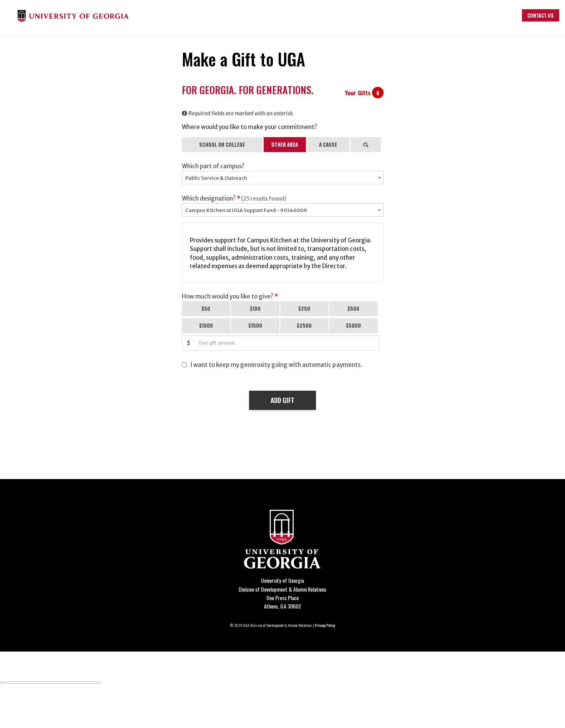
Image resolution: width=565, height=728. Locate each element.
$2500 (304, 325)
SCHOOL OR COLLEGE (222, 144)
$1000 (206, 325)
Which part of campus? (213, 166)
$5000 (353, 325)
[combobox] (283, 177)
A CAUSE (328, 144)
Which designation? (234, 198)
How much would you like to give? (230, 296)
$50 (205, 308)
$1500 (255, 325)
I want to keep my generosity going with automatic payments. (276, 364)
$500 (353, 308)
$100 (255, 308)
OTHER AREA (284, 144)
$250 (304, 308)
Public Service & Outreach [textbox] (216, 178)
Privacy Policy (325, 625)
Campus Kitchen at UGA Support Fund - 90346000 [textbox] (246, 210)
